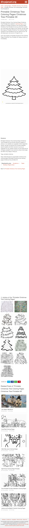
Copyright (14, 519)
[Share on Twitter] (8, 382)
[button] (26, 2)
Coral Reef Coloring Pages (7, 429)
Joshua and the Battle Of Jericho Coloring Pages (13, 508)
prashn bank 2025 (20, 525)
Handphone (16, 163)
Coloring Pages (4, 19)
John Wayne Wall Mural (7, 409)
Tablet (22, 163)
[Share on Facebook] (12, 382)
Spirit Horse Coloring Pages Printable (10, 468)
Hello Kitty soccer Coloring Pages (9, 449)
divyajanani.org (8, 1)
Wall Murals (4, 411)
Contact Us (8, 519)
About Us (25, 519)
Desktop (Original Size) (8, 165)
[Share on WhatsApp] (15, 382)
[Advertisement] (14, 55)
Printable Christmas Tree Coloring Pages (15, 168)
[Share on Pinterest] (19, 382)
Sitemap (4, 519)
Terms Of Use (19, 519)
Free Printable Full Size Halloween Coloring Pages (13, 488)
